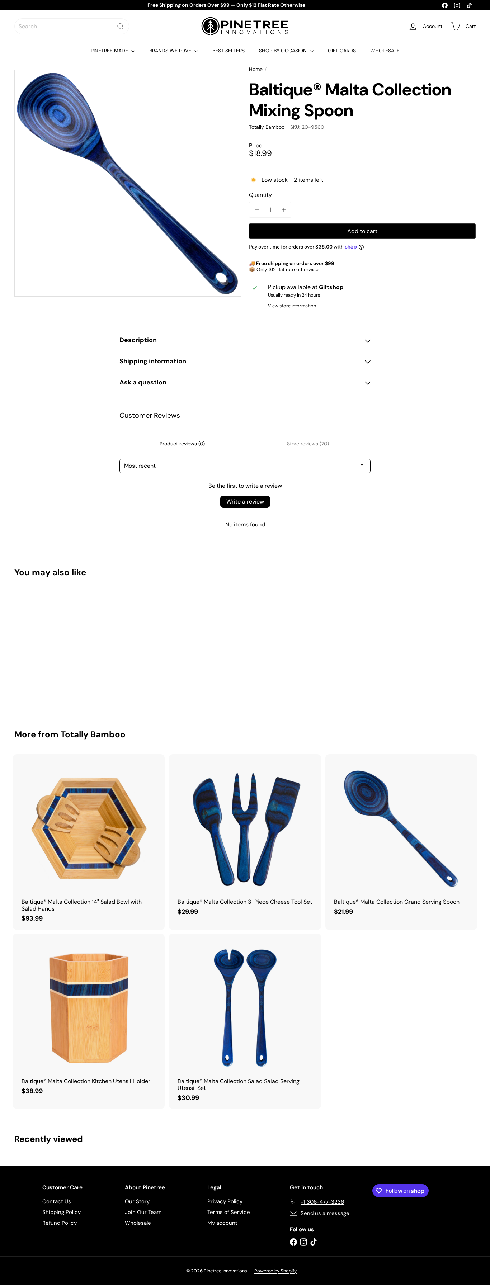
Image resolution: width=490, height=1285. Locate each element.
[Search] (120, 26)
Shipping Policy (61, 1212)
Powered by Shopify (275, 1271)
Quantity (260, 195)
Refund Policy (59, 1223)
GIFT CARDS (342, 50)
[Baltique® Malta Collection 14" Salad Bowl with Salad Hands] (88, 842)
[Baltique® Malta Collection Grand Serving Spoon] (401, 838)
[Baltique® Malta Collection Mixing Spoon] (49, 648)
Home (256, 69)
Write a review (245, 501)
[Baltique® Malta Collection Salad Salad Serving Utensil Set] (244, 1021)
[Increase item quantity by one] (283, 209)
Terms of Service (228, 1212)
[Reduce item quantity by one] (256, 209)
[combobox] (71, 26)
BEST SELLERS (228, 50)
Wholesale (138, 1223)
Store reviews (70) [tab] (308, 443)
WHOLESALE (385, 50)
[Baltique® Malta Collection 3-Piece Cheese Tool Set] (244, 838)
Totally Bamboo (93, 734)
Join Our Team (143, 1212)
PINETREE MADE (110, 50)
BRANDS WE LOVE (171, 50)
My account (222, 1223)
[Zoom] (128, 183)
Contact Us (56, 1201)
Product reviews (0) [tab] (182, 443)
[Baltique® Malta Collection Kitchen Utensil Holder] (88, 1018)
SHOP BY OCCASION (283, 50)
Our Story (137, 1201)
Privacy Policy (224, 1201)
